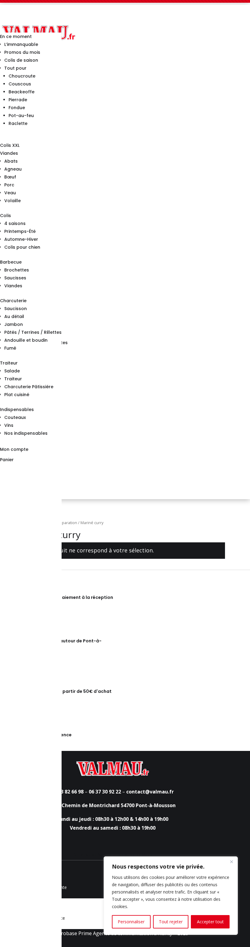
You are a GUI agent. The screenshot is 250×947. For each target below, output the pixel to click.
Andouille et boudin (26, 340)
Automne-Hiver (21, 239)
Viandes (9, 153)
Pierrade (18, 100)
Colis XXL (10, 145)
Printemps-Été (20, 231)
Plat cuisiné (16, 395)
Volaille (12, 201)
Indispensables (17, 409)
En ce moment (16, 36)
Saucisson (15, 309)
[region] (171, 895)
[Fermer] (231, 861)
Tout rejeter (171, 922)
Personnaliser (131, 922)
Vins (8, 425)
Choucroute (22, 76)
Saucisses (15, 278)
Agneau (13, 169)
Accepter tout (210, 922)
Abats (11, 161)
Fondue (17, 108)
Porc (9, 185)
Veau (10, 193)
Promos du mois (22, 52)
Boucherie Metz (134, 854)
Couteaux (15, 417)
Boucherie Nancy (91, 854)
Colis (5, 216)
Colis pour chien (22, 247)
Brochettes (16, 270)
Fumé (10, 348)
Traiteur (9, 363)
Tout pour (15, 68)
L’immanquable (21, 44)
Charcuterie (13, 301)
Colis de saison (21, 60)
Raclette (18, 123)
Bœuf (10, 177)
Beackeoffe (21, 92)
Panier (7, 460)
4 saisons (15, 223)
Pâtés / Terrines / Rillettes (33, 332)
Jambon (13, 324)
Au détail (14, 316)
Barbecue (11, 262)
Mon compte (14, 449)
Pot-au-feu (21, 115)
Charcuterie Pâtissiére (28, 387)
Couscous (20, 84)
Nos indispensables (26, 433)
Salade (12, 371)
